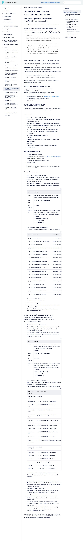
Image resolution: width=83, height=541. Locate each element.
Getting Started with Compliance (9, 13)
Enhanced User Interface (8, 22)
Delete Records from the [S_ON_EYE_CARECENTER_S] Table (71, 18)
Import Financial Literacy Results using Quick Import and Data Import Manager (11, 25)
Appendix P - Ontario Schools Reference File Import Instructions (11, 104)
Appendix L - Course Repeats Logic (11, 92)
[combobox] (72, 2)
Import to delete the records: (72, 33)
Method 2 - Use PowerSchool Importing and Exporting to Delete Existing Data (72, 26)
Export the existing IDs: (71, 29)
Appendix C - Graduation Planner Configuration (11, 57)
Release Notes (6, 10)
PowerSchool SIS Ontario (11, 2)
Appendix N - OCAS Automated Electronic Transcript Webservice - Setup (11, 109)
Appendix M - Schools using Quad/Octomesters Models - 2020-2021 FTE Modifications (11, 96)
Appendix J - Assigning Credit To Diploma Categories (11, 85)
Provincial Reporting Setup (8, 34)
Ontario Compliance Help (32, 7)
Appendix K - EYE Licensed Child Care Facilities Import (12, 89)
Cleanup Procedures (7, 16)
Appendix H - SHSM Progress (10, 77)
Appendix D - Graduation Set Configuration (10, 61)
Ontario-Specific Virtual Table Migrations (11, 44)
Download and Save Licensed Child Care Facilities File (72, 15)
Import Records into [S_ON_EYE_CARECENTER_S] (70, 37)
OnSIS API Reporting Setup (9, 37)
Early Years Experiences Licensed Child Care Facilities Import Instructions (71, 11)
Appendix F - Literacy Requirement (11, 67)
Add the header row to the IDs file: (73, 31)
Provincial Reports (7, 31)
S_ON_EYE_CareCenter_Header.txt (53, 156)
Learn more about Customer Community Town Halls (50, 2)
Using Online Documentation (9, 8)
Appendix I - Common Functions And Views (11, 81)
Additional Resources (7, 19)
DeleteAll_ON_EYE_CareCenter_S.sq (51, 96)
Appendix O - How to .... (9, 100)
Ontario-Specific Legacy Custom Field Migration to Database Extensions (10, 41)
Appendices (6, 47)
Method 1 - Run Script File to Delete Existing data (72, 22)
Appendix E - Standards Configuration (11, 65)
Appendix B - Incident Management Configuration (11, 53)
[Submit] (65, 3)
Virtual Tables (7, 115)
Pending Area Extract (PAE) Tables (11, 112)
